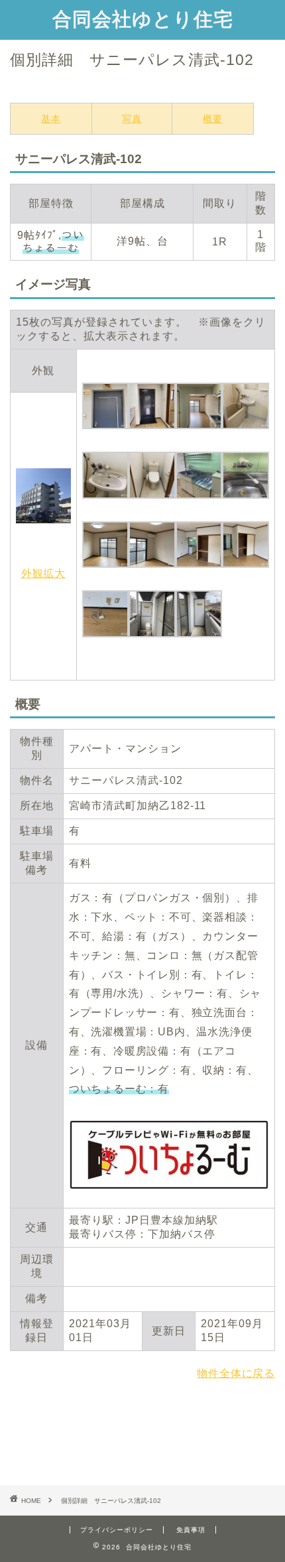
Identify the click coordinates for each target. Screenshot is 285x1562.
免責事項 (190, 1529)
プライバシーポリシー (116, 1529)
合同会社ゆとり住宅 (142, 19)
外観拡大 (43, 573)
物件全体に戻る (236, 1373)
